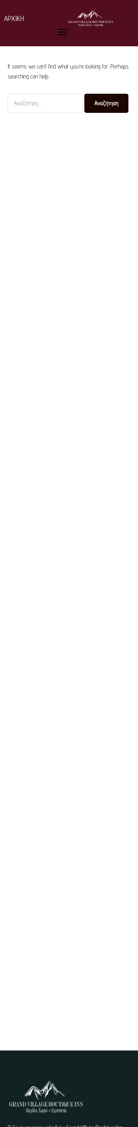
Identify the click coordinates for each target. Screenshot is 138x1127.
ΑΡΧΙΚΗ (14, 18)
